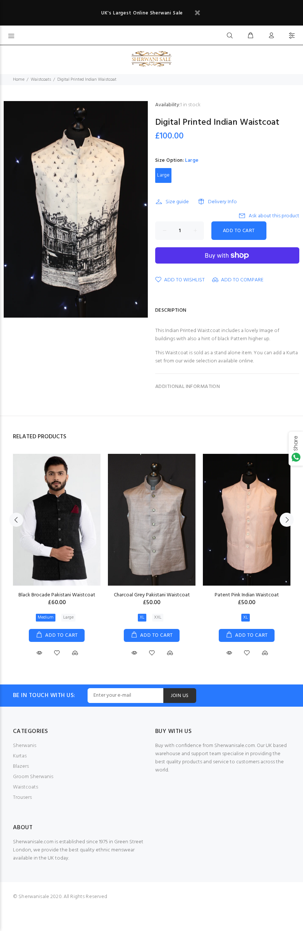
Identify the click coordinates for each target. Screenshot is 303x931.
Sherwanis (24, 745)
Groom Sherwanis (33, 777)
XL (142, 617)
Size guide (177, 202)
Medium (46, 617)
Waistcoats (41, 79)
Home (18, 79)
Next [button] (287, 520)
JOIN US (180, 695)
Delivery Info (222, 202)
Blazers (21, 766)
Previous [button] (16, 520)
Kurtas (20, 756)
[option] (56, 549)
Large (163, 175)
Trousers (22, 797)
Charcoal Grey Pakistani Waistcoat (152, 595)
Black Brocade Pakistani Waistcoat (56, 595)
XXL (157, 617)
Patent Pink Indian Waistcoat (247, 595)
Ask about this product (274, 216)
